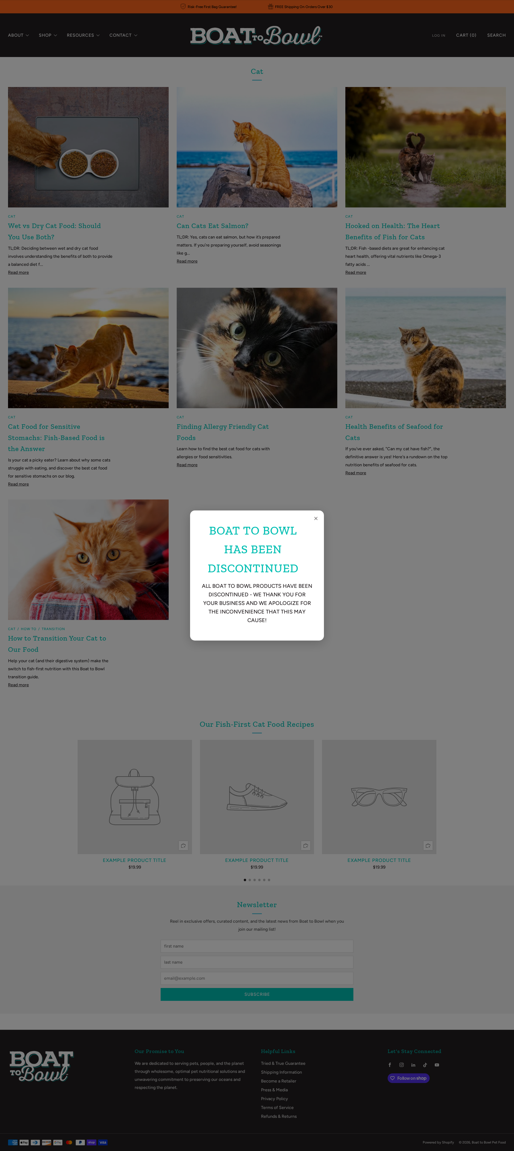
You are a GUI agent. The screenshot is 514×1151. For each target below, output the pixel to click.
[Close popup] (316, 518)
